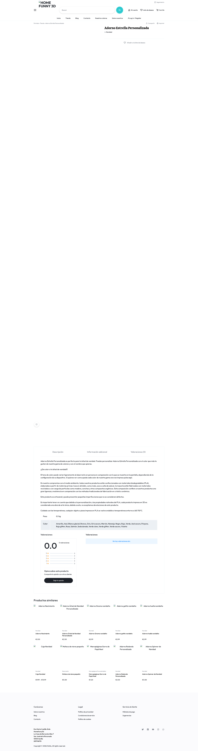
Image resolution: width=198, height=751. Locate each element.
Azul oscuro (136, 524)
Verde (128, 524)
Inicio (59, 18)
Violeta (124, 526)
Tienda (68, 18)
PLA (146, 483)
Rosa (68, 526)
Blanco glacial (74, 524)
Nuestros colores (101, 18)
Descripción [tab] (57, 452)
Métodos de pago (129, 712)
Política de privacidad (85, 712)
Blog (77, 18)
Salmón (74, 526)
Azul (65, 524)
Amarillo (59, 524)
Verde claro (93, 526)
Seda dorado (83, 526)
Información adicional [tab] (97, 452)
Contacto (87, 18)
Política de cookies (84, 719)
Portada (36, 23)
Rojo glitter (60, 526)
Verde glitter (104, 526)
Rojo (123, 524)
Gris (89, 524)
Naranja (111, 524)
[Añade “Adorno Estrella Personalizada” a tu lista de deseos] (134, 43)
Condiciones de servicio (86, 716)
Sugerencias (127, 716)
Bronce (83, 524)
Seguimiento (160, 2)
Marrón (104, 524)
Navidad (109, 32)
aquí (130, 477)
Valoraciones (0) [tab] (138, 452)
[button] (150, 23)
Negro (118, 524)
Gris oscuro (95, 524)
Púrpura (144, 524)
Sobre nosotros (117, 18)
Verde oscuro (115, 526)
